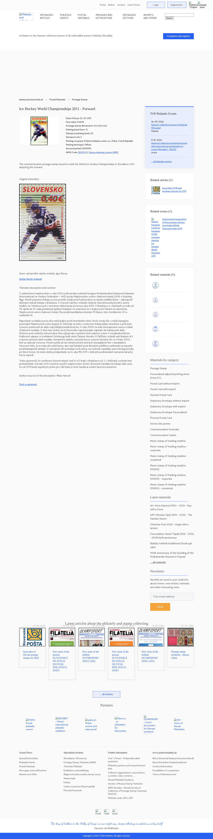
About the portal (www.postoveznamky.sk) (173, 758)
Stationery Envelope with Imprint (168, 406)
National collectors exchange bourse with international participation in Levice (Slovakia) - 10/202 (169, 146)
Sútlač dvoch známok (30, 279)
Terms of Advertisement (164, 774)
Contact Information (162, 766)
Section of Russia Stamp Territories (125, 783)
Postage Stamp (79, 99)
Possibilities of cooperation (165, 770)
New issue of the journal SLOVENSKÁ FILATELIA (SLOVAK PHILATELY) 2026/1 (120, 661)
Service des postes (160, 423)
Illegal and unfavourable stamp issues (82, 774)
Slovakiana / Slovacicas (75, 758)
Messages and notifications (104, 16)
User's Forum (134, 4)
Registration (177, 4)
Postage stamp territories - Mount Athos (180, 654)
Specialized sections (129, 16)
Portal (103, 4)
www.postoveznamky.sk (31, 99)
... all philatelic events (161, 161)
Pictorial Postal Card (161, 394)
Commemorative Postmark (164, 429)
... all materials (158, 562)
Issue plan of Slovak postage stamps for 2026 (31, 654)
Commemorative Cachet (163, 435)
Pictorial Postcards (73, 790)
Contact (121, 4)
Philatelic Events (66, 16)
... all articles (106, 694)
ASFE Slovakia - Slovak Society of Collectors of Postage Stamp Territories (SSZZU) (127, 790)
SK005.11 (82, 152)
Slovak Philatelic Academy (120, 779)
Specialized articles (46, 16)
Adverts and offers (150, 16)
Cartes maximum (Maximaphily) (79, 786)
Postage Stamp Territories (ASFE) (80, 762)
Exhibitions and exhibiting (76, 770)
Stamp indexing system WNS (103, 152)
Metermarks (69, 778)
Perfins (67, 782)
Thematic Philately (73, 766)
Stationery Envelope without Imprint (169, 400)
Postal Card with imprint (163, 389)
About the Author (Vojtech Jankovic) (169, 762)
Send (160, 606)
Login (156, 4)
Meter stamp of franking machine (168, 440)
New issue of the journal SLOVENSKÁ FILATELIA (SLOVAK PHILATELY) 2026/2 (61, 661)
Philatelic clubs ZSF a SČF (120, 798)
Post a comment (28, 384)
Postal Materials (84, 16)
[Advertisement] (106, 72)
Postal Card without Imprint (165, 383)
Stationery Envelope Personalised (168, 412)
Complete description (178, 36)
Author (111, 4)
